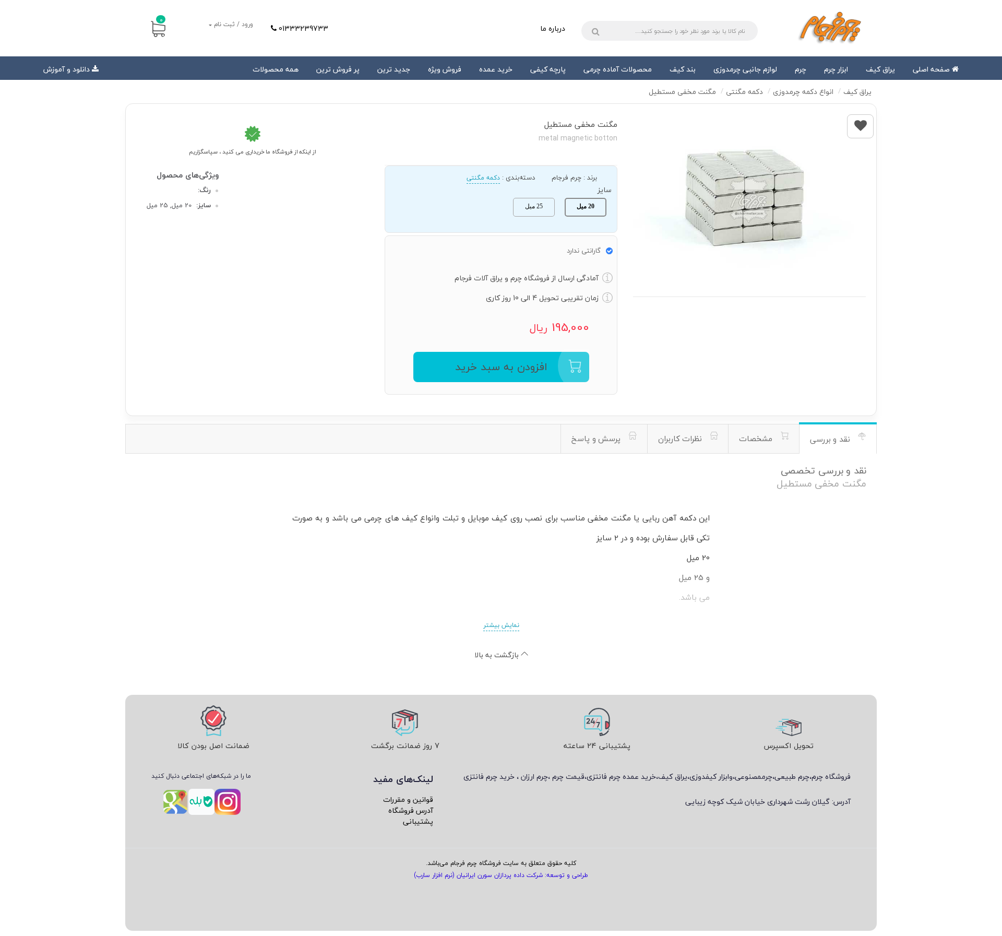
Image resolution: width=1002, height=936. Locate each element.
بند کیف (683, 69)
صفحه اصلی (932, 69)
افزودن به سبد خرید (501, 367)
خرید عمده (495, 69)
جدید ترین (393, 69)
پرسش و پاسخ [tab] (597, 438)
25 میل (534, 206)
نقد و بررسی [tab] (831, 439)
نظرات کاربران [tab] (681, 438)
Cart (161, 20)
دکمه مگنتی (483, 177)
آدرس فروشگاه (410, 810)
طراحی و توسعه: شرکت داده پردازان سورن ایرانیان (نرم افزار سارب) (501, 875)
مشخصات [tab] (757, 438)
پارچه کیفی (548, 69)
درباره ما (552, 28)
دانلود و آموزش (66, 69)
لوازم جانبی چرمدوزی (745, 69)
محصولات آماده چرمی (617, 69)
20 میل (585, 206)
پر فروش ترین (338, 69)
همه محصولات (276, 69)
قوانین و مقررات (408, 799)
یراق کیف (880, 69)
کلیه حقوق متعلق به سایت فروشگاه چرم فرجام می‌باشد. (501, 863)
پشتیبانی (418, 821)
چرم (800, 69)
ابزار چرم (836, 69)
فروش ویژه (444, 69)
